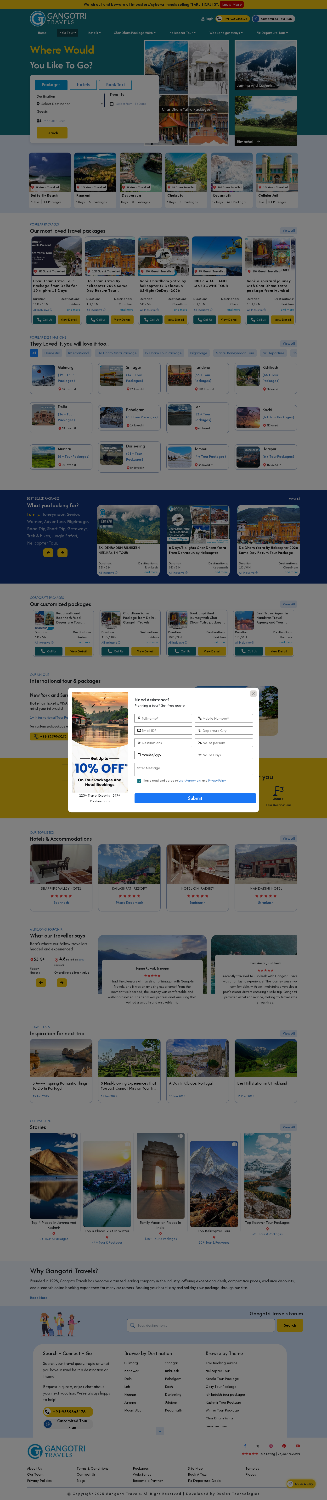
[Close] (253, 693)
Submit (195, 798)
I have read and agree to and (184, 780)
